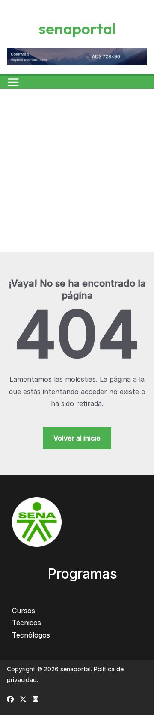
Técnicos (26, 622)
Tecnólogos (31, 635)
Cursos (23, 610)
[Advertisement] (77, 170)
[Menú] (13, 82)
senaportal (77, 28)
